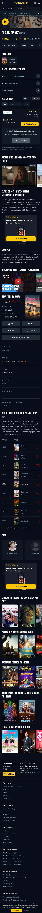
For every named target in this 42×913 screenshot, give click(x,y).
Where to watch (10, 45)
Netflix (5, 831)
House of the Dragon (10, 809)
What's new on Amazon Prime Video (15, 856)
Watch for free (27, 45)
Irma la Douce (7, 887)
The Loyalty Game (9, 820)
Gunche (5, 795)
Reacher (5, 815)
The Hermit (6, 875)
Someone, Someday (9, 817)
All (5, 104)
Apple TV (6, 837)
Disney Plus (7, 839)
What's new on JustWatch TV (12, 865)
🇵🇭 (35, 98)
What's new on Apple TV (11, 859)
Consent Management (27, 772)
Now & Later (7, 798)
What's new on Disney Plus (12, 862)
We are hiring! (9, 774)
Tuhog (5, 792)
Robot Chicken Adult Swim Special (14, 878)
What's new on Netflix (10, 853)
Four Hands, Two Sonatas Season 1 (14, 900)
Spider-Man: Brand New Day (12, 787)
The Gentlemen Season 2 (11, 897)
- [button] (13, 76)
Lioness (5, 812)
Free (26, 104)
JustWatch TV (7, 842)
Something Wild (8, 884)
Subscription (15, 104)
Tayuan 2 (6, 790)
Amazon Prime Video (10, 834)
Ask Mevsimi (7, 881)
